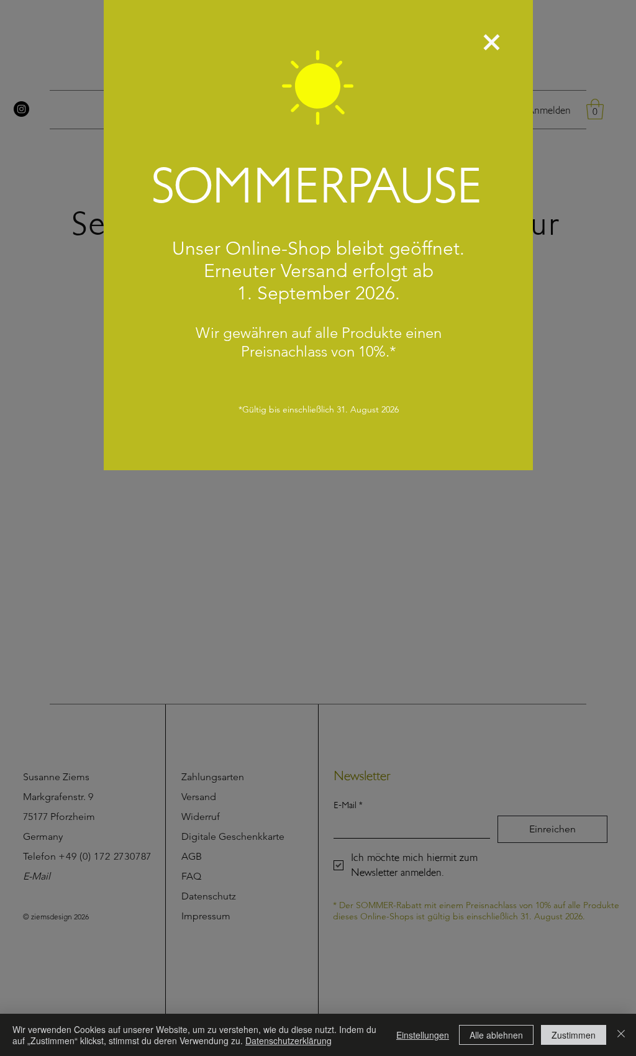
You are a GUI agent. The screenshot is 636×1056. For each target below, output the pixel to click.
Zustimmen (574, 1035)
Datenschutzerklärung (288, 1040)
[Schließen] (621, 1035)
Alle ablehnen (496, 1035)
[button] (492, 42)
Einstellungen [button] (422, 1035)
